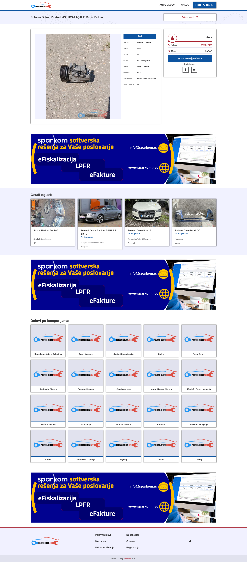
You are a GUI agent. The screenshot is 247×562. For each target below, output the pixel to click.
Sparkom (127, 558)
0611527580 (206, 45)
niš (34, 243)
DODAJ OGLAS (205, 5)
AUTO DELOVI (167, 5)
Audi (192, 17)
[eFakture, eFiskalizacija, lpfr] (123, 159)
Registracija (132, 547)
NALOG (185, 5)
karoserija (179, 239)
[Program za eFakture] (123, 498)
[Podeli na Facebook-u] (186, 70)
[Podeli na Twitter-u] (194, 70)
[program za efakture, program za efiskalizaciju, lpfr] (123, 285)
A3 (197, 17)
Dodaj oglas (132, 535)
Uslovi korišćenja (104, 547)
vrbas (177, 243)
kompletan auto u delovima (92, 242)
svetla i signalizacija (42, 239)
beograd (84, 247)
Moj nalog (100, 541)
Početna (185, 17)
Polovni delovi (103, 535)
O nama (130, 541)
